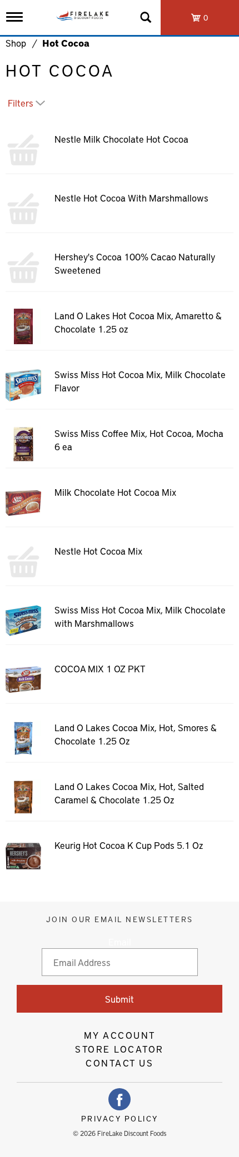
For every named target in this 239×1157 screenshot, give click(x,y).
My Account (120, 1034)
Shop (16, 42)
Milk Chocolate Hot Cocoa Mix (115, 492)
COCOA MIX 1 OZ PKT (99, 668)
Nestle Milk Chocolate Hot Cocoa (121, 138)
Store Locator (119, 1048)
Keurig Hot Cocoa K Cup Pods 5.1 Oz (128, 845)
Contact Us (119, 1062)
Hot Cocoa (65, 42)
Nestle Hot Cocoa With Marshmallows (131, 197)
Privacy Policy (119, 1118)
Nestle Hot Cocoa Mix (98, 550)
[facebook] (119, 1099)
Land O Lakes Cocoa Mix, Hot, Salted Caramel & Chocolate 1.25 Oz (129, 792)
